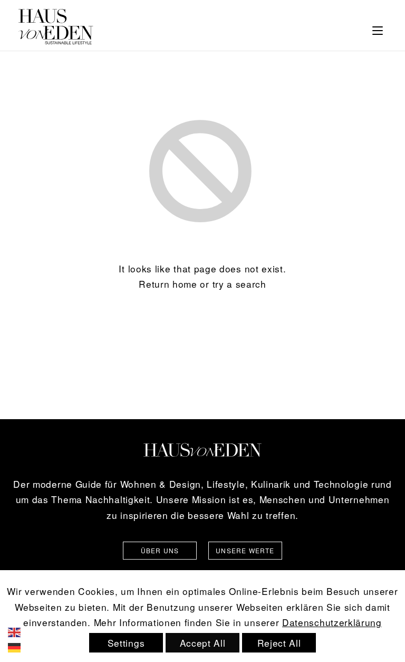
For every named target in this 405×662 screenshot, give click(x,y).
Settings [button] (126, 642)
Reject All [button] (279, 642)
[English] (21, 630)
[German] (21, 646)
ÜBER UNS (160, 550)
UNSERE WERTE (245, 550)
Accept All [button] (203, 642)
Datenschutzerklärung (332, 622)
